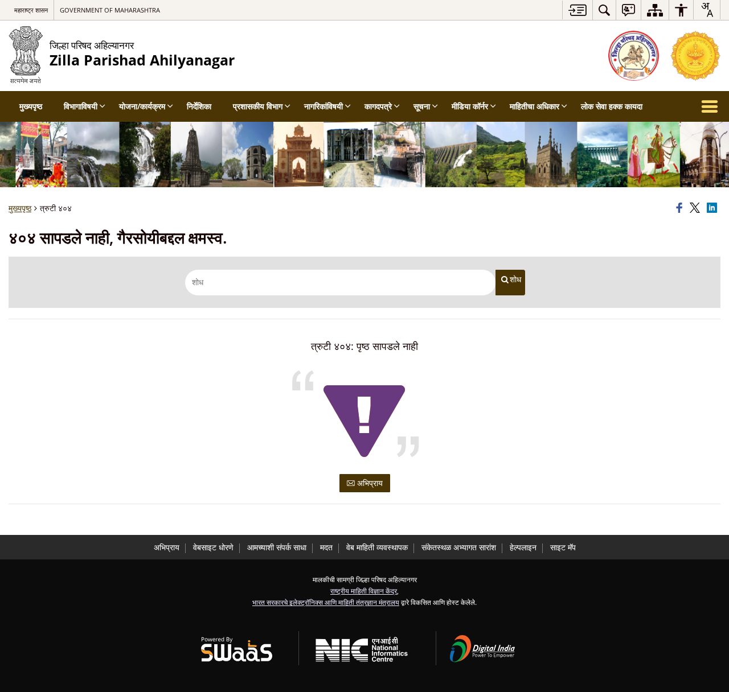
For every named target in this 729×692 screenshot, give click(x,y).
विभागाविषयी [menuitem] (80, 106)
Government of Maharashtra (110, 10)
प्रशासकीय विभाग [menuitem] (257, 106)
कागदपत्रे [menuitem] (378, 106)
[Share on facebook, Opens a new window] (681, 208)
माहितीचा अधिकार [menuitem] (534, 106)
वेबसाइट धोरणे (213, 547)
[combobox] (707, 9)
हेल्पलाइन (523, 547)
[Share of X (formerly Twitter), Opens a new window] (696, 208)
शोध (515, 279)
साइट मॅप (563, 547)
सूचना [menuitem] (421, 106)
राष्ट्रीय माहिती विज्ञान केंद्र (363, 590)
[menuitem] (604, 10)
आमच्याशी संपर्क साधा (276, 547)
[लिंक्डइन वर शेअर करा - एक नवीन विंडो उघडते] (713, 208)
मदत (326, 547)
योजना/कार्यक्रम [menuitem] (142, 106)
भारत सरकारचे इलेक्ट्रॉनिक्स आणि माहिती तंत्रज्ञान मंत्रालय (325, 602)
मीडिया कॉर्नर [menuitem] (470, 106)
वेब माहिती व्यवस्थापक (377, 547)
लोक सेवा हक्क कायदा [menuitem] (611, 106)
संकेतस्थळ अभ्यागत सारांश (458, 547)
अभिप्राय (369, 482)
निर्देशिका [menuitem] (199, 106)
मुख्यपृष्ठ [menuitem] (30, 106)
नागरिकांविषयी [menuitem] (323, 106)
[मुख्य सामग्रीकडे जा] (577, 10)
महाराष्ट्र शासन (31, 10)
